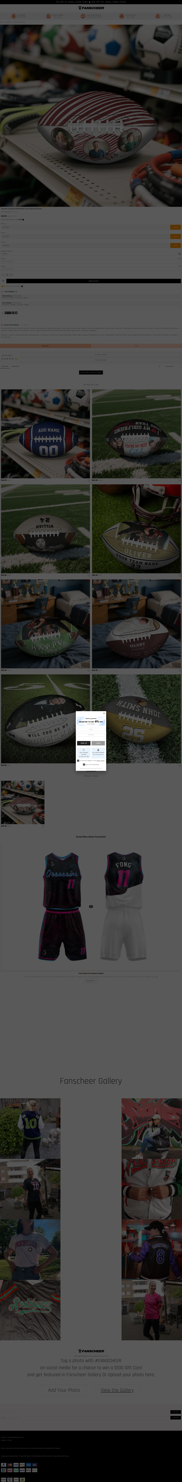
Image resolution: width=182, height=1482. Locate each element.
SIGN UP (84, 743)
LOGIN (98, 743)
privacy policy (100, 761)
